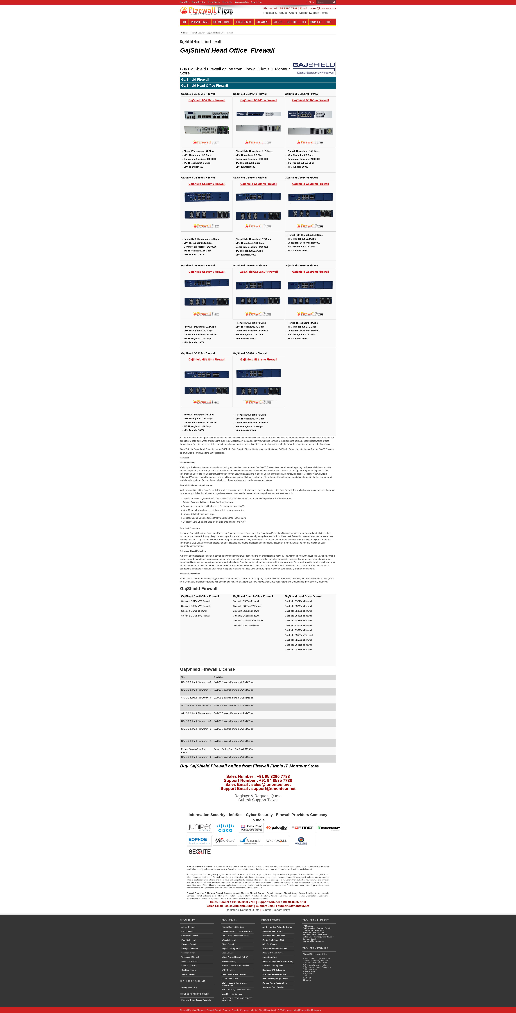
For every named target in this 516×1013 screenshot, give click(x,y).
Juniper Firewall (188, 927)
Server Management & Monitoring (277, 961)
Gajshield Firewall (188, 970)
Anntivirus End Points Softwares (277, 927)
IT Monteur (316, 1010)
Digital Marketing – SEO (273, 940)
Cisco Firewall (187, 931)
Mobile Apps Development (274, 974)
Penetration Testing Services (234, 974)
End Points (292, 22)
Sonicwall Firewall (188, 966)
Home (184, 22)
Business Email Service (273, 987)
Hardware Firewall (199, 22)
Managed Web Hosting (272, 931)
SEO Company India (288, 1010)
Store (328, 22)
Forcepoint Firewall (189, 948)
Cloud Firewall (228, 944)
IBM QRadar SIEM (189, 988)
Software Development (272, 966)
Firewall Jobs (227, 2)
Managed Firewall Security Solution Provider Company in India (227, 1010)
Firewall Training (214, 2)
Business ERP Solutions (273, 970)
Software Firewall (221, 22)
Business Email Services (273, 936)
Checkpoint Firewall (189, 936)
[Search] (334, 2)
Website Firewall (229, 940)
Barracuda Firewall (189, 961)
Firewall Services (243, 22)
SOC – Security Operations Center (236, 990)
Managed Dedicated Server (274, 948)
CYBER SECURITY (230, 979)
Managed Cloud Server (272, 953)
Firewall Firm (184, 2)
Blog (304, 22)
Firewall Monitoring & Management (237, 931)
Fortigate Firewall (188, 944)
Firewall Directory (198, 2)
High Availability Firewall (232, 948)
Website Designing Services (275, 979)
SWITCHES (277, 22)
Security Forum (256, 2)
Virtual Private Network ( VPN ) (235, 957)
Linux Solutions (269, 957)
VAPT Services (228, 970)
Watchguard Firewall (190, 957)
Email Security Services (232, 994)
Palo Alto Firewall (188, 940)
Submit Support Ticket (313, 12)
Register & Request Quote (280, 12)
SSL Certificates (269, 944)
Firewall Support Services (233, 927)
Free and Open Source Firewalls (196, 1000)
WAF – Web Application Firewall (235, 936)
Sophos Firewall (188, 953)
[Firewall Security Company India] (206, 14)
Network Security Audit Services (235, 966)
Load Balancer (228, 953)
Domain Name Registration (274, 983)
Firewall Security (198, 33)
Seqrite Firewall (188, 974)
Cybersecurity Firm (242, 2)
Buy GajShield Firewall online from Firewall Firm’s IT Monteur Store (235, 71)
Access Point (262, 22)
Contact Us (315, 22)
